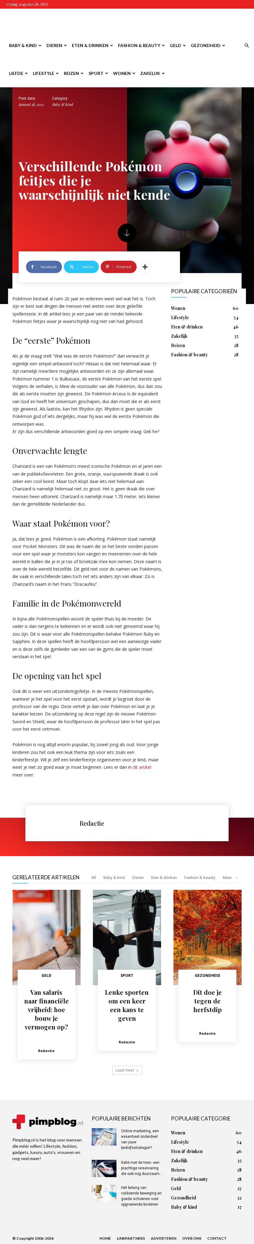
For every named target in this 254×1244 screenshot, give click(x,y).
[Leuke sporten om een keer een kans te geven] (127, 937)
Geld (175, 45)
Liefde (16, 73)
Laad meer (125, 1070)
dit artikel (142, 767)
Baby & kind (23, 45)
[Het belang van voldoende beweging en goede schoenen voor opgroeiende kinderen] (104, 1193)
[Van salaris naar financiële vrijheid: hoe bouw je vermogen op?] (46, 937)
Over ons (191, 1238)
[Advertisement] (168, 22)
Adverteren (163, 1238)
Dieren (54, 45)
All (93, 877)
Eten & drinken (90, 45)
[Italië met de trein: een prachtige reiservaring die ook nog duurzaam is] (104, 1168)
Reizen (71, 73)
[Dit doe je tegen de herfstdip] (207, 937)
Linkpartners (131, 1238)
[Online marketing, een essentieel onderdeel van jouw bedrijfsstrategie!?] (104, 1137)
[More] (144, 267)
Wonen (122, 73)
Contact (217, 1238)
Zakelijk (150, 73)
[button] (246, 46)
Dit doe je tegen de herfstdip (207, 1001)
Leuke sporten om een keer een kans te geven (127, 1005)
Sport (96, 73)
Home (105, 1238)
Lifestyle (43, 73)
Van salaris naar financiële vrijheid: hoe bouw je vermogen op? (46, 1009)
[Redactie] (55, 823)
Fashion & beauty (139, 45)
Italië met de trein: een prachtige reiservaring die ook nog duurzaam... (141, 1168)
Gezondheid (206, 45)
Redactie (92, 823)
